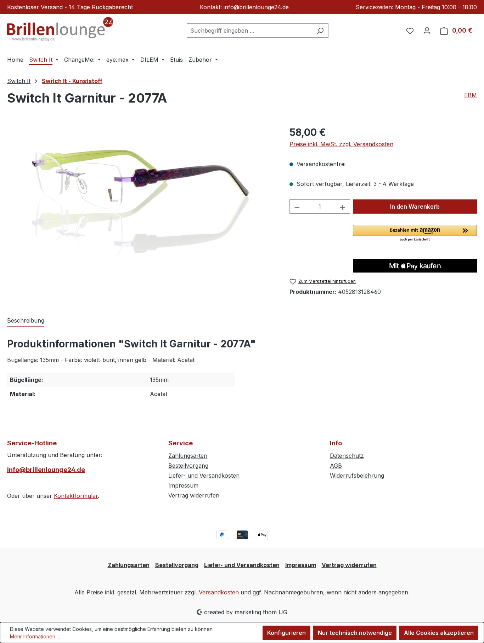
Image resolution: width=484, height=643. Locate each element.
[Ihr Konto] (426, 30)
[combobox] (249, 30)
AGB (336, 465)
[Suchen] (320, 30)
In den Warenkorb (415, 206)
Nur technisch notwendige (355, 632)
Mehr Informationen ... (35, 636)
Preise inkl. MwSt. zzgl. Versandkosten (341, 144)
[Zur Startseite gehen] (60, 29)
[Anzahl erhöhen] (342, 206)
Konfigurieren (286, 632)
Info (336, 443)
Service (180, 443)
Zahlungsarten (187, 455)
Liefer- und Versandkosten (204, 475)
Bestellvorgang (188, 465)
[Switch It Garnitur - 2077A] (141, 201)
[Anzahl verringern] (296, 206)
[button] (415, 233)
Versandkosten (219, 592)
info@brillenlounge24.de (46, 469)
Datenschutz (347, 455)
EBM (470, 95)
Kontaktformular (76, 495)
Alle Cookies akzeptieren (439, 632)
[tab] (25, 320)
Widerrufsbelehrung (357, 475)
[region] (141, 201)
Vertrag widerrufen (193, 495)
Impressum (183, 485)
